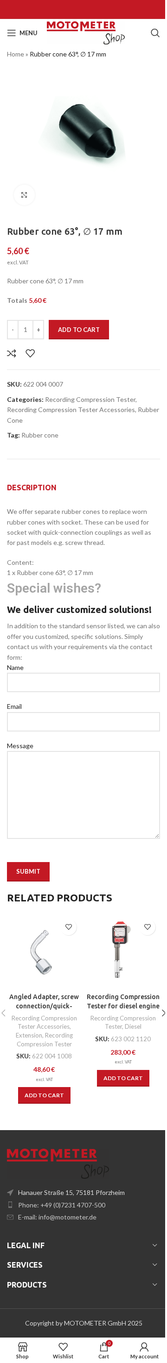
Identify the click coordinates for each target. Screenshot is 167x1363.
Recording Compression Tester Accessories (71, 409)
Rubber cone (39, 435)
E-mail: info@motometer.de (57, 1217)
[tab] (32, 487)
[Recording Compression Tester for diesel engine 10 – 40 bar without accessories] (123, 951)
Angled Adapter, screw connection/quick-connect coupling (44, 1006)
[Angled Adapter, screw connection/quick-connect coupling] (44, 951)
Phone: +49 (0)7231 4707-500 (61, 1205)
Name (15, 667)
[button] (44, 1095)
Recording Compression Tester (90, 399)
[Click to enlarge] (24, 195)
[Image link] (58, 1163)
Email (14, 706)
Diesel (133, 1026)
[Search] (155, 33)
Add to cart (79, 329)
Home (15, 54)
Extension (29, 1035)
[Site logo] (86, 32)
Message (20, 746)
